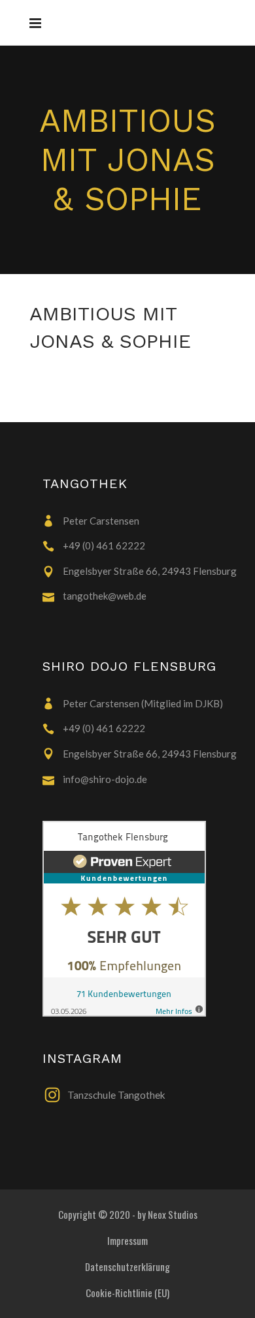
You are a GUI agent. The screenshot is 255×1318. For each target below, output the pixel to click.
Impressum (127, 1240)
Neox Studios (172, 1214)
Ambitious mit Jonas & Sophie (127, 159)
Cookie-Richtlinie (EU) (127, 1292)
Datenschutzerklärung (127, 1266)
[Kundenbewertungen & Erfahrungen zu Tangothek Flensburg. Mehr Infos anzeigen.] (140, 919)
